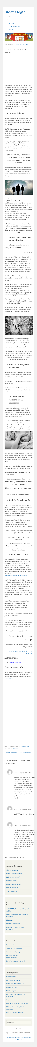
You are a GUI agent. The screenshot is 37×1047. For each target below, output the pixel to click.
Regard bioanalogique (13, 884)
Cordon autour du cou (13, 980)
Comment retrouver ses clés (15, 984)
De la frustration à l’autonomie (15, 961)
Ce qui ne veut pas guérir (14, 952)
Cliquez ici (10, 678)
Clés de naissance (12, 870)
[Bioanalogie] (19, 40)
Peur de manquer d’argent (14, 1012)
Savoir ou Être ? (11, 945)
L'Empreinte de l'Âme (13, 923)
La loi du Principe (11, 880)
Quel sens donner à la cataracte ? (17, 1003)
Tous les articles (14, 26)
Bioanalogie (15, 12)
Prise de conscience (11, 752)
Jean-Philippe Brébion (21, 44)
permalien (15, 748)
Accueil (11, 23)
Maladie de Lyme (11, 987)
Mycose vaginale (11, 991)
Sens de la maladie (12, 887)
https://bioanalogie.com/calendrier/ (16, 575)
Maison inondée (11, 976)
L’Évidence (9, 920)
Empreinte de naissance (14, 873)
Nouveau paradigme (26, 752)
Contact (11, 29)
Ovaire (8, 1000)
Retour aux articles (15, 662)
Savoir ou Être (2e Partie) (14, 948)
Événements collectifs (13, 877)
